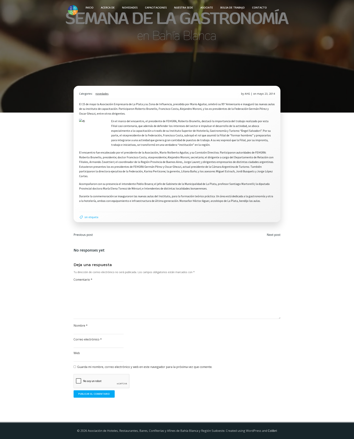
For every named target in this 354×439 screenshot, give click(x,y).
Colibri (272, 431)
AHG (247, 93)
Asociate (206, 7)
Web (77, 353)
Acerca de (108, 7)
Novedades (130, 7)
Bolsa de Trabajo (232, 7)
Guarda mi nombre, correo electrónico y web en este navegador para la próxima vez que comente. (144, 367)
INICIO (89, 7)
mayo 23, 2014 (266, 93)
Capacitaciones (156, 7)
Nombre (81, 325)
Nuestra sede (183, 7)
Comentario (83, 280)
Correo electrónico (88, 339)
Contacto (259, 7)
